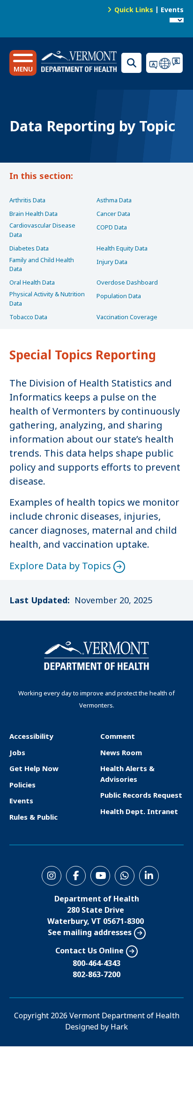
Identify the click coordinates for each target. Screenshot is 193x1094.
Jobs (17, 752)
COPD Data (111, 227)
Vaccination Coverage (126, 317)
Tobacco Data (28, 317)
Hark (119, 1027)
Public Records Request (141, 795)
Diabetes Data (29, 248)
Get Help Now (34, 768)
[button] (23, 63)
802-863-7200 (96, 974)
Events (172, 9)
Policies (22, 784)
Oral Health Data (32, 282)
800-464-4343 (96, 963)
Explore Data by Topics (60, 565)
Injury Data (111, 261)
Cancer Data (113, 213)
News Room (121, 752)
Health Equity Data (122, 248)
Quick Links (133, 9)
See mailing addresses (90, 932)
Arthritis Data (27, 200)
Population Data (118, 296)
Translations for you (165, 63)
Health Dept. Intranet (139, 811)
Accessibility (31, 736)
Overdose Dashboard (127, 282)
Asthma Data (114, 200)
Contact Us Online (89, 950)
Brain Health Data (33, 213)
